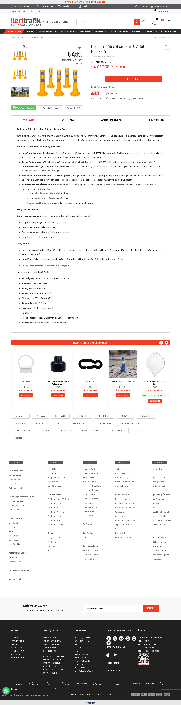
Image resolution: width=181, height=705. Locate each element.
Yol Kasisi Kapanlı (15, 579)
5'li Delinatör (40, 416)
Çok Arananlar (65, 683)
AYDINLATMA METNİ (50, 638)
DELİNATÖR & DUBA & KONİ (48, 31)
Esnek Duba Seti (82, 416)
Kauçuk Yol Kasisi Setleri (91, 473)
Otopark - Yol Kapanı (16, 575)
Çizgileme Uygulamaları (97, 683)
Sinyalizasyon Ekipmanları (124, 524)
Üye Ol (167, 11)
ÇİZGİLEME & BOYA (151, 31)
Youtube (121, 638)
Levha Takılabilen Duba (102, 423)
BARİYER (16, 463)
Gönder (151, 608)
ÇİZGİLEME (159, 463)
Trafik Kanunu (35, 683)
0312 (113, 670)
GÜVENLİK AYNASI (85, 31)
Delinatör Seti (20, 416)
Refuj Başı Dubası (54, 546)
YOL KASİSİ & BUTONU (68, 31)
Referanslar (136, 683)
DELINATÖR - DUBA (82, 641)
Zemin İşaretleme (158, 482)
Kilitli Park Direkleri (15, 475)
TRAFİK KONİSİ (80, 651)
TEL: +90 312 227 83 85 (146, 648)
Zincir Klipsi (90, 381)
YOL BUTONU (79, 648)
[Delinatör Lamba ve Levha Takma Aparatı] (58, 364)
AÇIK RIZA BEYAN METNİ (52, 641)
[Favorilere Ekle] (167, 46)
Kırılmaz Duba (146, 416)
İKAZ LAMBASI (136, 31)
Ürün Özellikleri (26, 120)
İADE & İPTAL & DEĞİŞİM (52, 660)
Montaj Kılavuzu (49, 683)
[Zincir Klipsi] (90, 364)
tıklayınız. (45, 695)
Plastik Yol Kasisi (88, 477)
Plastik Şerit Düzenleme (90, 550)
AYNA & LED (122, 463)
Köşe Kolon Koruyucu (16, 501)
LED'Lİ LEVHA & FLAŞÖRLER (119, 31)
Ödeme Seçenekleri (111, 120)
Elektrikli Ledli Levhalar (123, 499)
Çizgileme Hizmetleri (158, 469)
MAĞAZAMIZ (143, 6)
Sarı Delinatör (60, 416)
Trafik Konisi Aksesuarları (56, 524)
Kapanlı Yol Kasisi (89, 494)
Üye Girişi (160, 11)
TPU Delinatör (125, 416)
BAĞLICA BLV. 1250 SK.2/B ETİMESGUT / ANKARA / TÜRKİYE (153, 639)
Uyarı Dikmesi (13, 523)
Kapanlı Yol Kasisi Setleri (91, 499)
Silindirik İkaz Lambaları (160, 550)
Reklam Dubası (53, 550)
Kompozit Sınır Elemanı (56, 538)
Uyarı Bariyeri (13, 527)
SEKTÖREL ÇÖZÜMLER (14, 31)
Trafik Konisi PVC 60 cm (56, 508)
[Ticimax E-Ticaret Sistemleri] (90, 703)
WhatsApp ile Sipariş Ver (25, 108)
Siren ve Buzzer (157, 559)
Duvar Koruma (14, 510)
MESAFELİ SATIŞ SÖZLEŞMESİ (54, 670)
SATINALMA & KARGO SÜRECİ (54, 656)
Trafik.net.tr (150, 683)
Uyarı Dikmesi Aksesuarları (18, 544)
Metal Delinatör (53, 482)
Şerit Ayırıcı (39, 423)
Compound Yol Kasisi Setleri (92, 486)
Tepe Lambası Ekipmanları (161, 555)
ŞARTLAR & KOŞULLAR (51, 663)
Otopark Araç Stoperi (16, 484)
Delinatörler (52, 469)
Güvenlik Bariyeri (14, 540)
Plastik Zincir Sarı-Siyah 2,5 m (123, 382)
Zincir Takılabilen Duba (23, 430)
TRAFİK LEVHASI (100, 31)
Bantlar (155, 508)
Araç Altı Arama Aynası (123, 477)
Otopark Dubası (78, 423)
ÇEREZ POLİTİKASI (50, 651)
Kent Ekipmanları (158, 529)
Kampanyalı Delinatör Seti (57, 477)
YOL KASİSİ (90, 463)
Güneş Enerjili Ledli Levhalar (124, 503)
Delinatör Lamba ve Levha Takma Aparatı (58, 382)
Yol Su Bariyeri (13, 536)
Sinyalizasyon (119, 512)
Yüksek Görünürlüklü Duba (92, 430)
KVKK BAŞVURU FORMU (52, 644)
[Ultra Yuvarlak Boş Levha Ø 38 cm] (155, 364)
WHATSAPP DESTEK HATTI (24, 6)
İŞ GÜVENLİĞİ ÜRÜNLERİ (168, 31)
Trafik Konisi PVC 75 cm (56, 512)
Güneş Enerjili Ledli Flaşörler (124, 508)
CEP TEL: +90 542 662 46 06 (148, 651)
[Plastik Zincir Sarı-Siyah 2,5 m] (123, 364)
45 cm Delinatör (104, 416)
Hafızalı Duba (20, 423)
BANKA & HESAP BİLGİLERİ (53, 673)
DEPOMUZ (14, 644)
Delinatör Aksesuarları (55, 486)
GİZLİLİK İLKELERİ (49, 666)
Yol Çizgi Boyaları (158, 473)
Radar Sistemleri (120, 533)
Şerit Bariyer (13, 557)
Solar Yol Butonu (88, 537)
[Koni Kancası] (26, 364)
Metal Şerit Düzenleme (90, 559)
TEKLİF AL (86, 6)
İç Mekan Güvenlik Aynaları (124, 482)
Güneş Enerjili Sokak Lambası (125, 520)
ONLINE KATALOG (160, 6)
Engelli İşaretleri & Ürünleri (161, 512)
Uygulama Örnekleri (117, 683)
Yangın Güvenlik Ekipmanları (162, 520)
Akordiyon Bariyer (15, 562)
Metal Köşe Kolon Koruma (18, 505)
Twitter (115, 638)
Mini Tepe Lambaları (159, 542)
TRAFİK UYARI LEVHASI (83, 661)
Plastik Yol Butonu (89, 533)
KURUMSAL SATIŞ (17, 651)
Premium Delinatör (142, 430)
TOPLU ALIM (15, 654)
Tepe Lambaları (157, 546)
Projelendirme (82, 683)
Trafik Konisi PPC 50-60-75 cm (58, 499)
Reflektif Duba (66, 430)
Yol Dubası (58, 423)
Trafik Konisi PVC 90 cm (56, 516)
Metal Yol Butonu (88, 529)
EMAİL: (147, 644)
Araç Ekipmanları (158, 499)
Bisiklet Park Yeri (14, 480)
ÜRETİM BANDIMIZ (17, 641)
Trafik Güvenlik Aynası (122, 469)
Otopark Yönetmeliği (18, 683)
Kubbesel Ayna (120, 473)
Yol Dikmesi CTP (14, 531)
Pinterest (108, 643)
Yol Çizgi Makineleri (158, 486)
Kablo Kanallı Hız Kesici (90, 511)
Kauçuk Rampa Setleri (90, 507)
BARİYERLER (31, 31)
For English (162, 683)
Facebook (108, 638)
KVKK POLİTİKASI (49, 648)
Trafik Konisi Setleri (54, 520)
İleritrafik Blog (37, 11)
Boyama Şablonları (159, 477)
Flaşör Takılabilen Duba (130, 423)
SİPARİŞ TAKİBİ (68, 6)
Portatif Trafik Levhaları (160, 516)
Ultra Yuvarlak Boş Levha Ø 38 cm (155, 382)
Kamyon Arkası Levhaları (124, 537)
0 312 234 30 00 (47, 6)
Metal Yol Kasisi (88, 515)
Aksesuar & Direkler (122, 486)
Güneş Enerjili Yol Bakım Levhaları (126, 529)
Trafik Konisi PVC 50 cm (56, 503)
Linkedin (134, 638)
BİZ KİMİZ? (15, 638)
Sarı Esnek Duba (118, 430)
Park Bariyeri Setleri (15, 488)
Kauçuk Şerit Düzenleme (91, 555)
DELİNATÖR (55, 463)
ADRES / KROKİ (16, 648)
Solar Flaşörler (120, 516)
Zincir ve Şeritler (157, 503)
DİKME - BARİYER (81, 658)
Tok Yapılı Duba (20, 438)
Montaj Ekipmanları (159, 524)
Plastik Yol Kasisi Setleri (90, 482)
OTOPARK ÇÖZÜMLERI (83, 638)
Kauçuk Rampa (88, 503)
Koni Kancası (26, 381)
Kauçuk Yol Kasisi (89, 469)
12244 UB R (46, 430)
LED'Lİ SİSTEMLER (81, 664)
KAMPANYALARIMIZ (18, 658)
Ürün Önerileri (156, 120)
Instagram (127, 638)
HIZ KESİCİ (78, 644)
